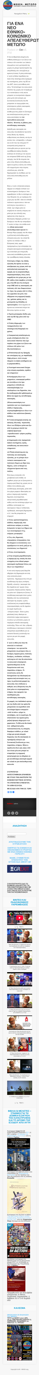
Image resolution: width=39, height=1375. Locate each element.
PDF (27, 1132)
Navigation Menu (20, 14)
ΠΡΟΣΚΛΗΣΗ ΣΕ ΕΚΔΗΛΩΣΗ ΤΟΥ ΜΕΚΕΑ (18, 1315)
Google (8, 813)
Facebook (12, 813)
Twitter (16, 813)
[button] (21, 927)
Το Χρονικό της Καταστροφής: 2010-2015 (17, 1135)
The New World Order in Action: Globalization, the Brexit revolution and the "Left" (19, 1217)
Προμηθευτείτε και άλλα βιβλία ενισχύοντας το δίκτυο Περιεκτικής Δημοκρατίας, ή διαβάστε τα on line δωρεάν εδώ (19, 1296)
